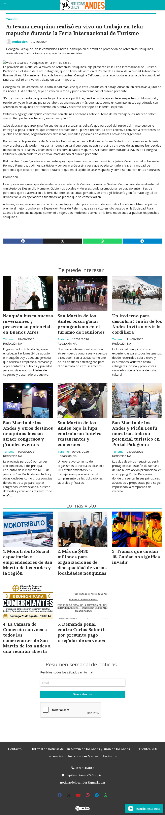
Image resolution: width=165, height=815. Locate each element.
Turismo (12, 19)
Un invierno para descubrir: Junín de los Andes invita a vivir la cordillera (137, 324)
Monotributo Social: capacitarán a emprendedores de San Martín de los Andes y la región (28, 562)
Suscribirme (82, 694)
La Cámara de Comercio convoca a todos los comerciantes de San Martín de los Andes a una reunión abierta (27, 637)
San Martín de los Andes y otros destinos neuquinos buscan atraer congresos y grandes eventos (28, 433)
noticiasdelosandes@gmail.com (82, 782)
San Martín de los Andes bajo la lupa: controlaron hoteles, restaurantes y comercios (80, 433)
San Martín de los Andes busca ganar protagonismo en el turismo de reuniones (81, 324)
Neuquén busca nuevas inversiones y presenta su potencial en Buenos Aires (28, 324)
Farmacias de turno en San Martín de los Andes (82, 756)
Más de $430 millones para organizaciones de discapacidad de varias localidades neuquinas (82, 562)
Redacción (20, 42)
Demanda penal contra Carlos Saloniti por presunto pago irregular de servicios (82, 632)
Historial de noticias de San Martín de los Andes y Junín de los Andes (80, 749)
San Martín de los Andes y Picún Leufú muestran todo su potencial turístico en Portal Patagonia (136, 433)
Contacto (15, 749)
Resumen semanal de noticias (81, 664)
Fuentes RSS (148, 749)
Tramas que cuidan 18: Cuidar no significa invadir (136, 556)
